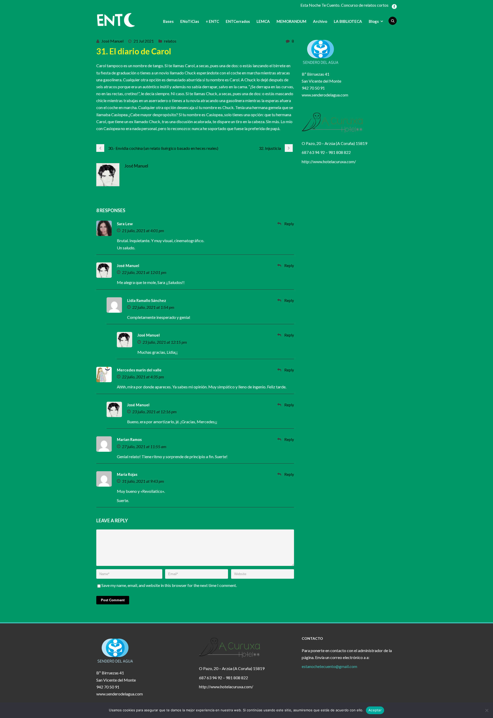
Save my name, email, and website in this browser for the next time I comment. (169, 585)
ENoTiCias (189, 21)
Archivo (320, 21)
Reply (289, 223)
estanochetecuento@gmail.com (329, 666)
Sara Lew (125, 223)
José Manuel (112, 40)
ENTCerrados (238, 21)
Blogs (374, 21)
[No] (486, 710)
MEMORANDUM (291, 21)
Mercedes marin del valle (139, 370)
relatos (170, 40)
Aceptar (375, 710)
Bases (168, 21)
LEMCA (263, 21)
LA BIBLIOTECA (348, 21)
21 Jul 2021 (144, 40)
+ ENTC (212, 21)
